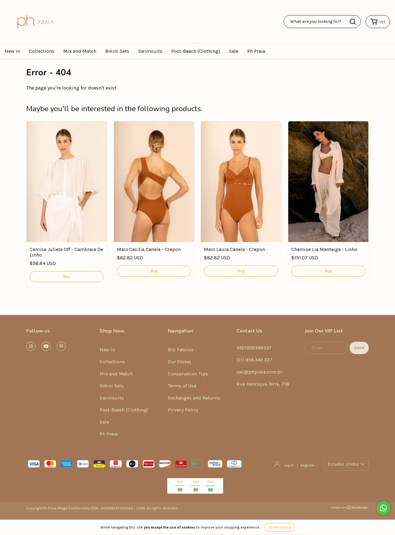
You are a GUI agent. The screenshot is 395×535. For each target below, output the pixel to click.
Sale (233, 51)
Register (307, 465)
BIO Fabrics (180, 350)
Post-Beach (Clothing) (195, 51)
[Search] (353, 21)
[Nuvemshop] (349, 508)
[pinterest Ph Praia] (61, 346)
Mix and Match (79, 51)
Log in (289, 465)
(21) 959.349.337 (254, 360)
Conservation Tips (188, 374)
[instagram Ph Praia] (30, 346)
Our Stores (179, 362)
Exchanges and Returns (194, 398)
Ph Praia (256, 51)
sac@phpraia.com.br (259, 372)
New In (12, 51)
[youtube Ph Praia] (46, 346)
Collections (41, 51)
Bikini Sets (117, 51)
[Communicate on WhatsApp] (383, 508)
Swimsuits (150, 51)
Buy (66, 276)
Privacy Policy (183, 410)
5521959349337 (254, 348)
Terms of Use (182, 386)
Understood (279, 527)
